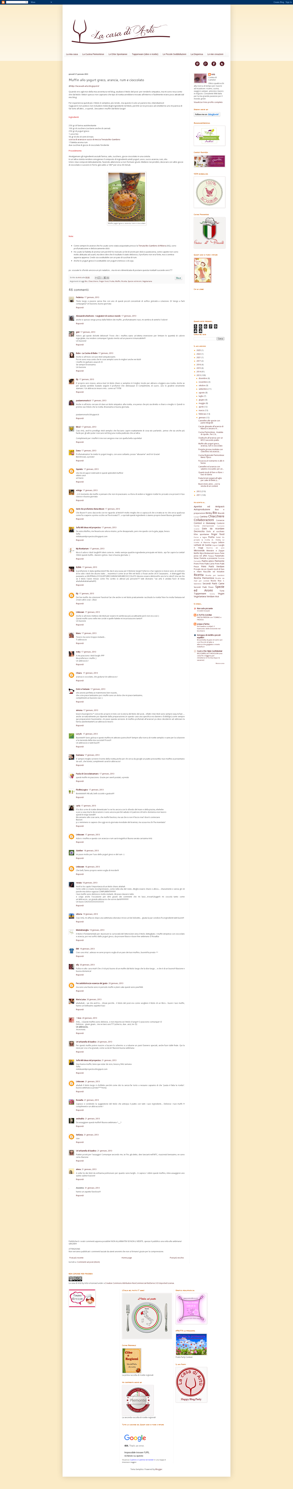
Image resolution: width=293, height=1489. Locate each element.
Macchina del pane (215, 548)
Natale (217, 553)
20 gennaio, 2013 (87, 964)
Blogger (158, 1469)
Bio (86, 281)
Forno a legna (200, 537)
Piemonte (219, 560)
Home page (127, 1257)
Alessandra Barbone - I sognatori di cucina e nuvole (98, 316)
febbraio (203, 414)
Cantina (203, 516)
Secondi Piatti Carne (213, 583)
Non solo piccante (205, 608)
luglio (201, 396)
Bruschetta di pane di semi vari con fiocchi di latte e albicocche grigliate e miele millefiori (209, 643)
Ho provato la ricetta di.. (209, 538)
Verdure (211, 596)
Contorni (220, 523)
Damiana (80, 755)
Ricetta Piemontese (204, 578)
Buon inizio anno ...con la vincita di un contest (209, 485)
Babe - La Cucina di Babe (87, 353)
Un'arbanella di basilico (86, 1041)
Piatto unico (208, 560)
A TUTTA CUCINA (204, 615)
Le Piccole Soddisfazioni (174, 54)
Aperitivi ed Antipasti (209, 506)
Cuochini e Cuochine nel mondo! (142, 1460)
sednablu (80, 1118)
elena (78, 1169)
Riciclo (213, 580)
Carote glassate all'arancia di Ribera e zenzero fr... (210, 427)
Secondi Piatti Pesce (203, 587)
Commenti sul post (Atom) (88, 1262)
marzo (202, 410)
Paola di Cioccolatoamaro (87, 773)
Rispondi (80, 307)
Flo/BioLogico (82, 789)
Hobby (218, 540)
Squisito (79, 469)
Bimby (209, 513)
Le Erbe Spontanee (118, 54)
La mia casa (72, 54)
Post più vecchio (177, 1257)
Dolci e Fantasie (83, 689)
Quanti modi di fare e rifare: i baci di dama (210, 473)
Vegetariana (147, 281)
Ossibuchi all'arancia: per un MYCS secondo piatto (210, 439)
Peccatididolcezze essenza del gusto (92, 983)
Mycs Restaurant (207, 553)
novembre (203, 382)
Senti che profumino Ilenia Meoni (90, 509)
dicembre (203, 378)
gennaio (202, 417)
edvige (79, 490)
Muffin (117, 281)
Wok (217, 596)
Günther (79, 850)
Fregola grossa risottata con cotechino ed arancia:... (210, 450)
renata (79, 882)
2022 (199, 354)
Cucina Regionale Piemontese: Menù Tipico (211, 456)
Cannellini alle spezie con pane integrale (209, 421)
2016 (199, 364)
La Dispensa (197, 54)
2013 (199, 375)
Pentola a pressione (208, 558)
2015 (199, 368)
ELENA (78, 567)
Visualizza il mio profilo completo (208, 102)
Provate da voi (200, 569)
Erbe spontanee (201, 534)
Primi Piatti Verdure (212, 566)
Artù (80, 277)
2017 (199, 361)
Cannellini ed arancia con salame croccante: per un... (211, 467)
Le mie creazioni (215, 54)
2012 (199, 491)
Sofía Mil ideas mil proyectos (88, 527)
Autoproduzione (202, 509)
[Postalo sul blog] (99, 277)
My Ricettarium (82, 548)
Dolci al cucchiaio (215, 531)
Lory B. (79, 734)
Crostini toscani (203, 611)
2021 (199, 357)
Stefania (79, 1134)
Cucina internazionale (204, 526)
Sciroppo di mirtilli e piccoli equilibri (209, 636)
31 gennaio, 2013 (92, 1188)
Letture (221, 542)
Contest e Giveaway (204, 523)
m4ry (78, 652)
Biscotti (221, 513)
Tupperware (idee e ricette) (145, 54)
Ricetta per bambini (215, 575)
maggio (202, 403)
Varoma (212, 594)
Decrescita (199, 531)
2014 (199, 371)
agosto (202, 392)
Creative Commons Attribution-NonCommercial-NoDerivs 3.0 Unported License (139, 1283)
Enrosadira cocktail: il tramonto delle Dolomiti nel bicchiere (209, 628)
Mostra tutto (220, 663)
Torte (222, 590)
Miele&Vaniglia (82, 930)
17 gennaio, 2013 (91, 297)
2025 (199, 350)
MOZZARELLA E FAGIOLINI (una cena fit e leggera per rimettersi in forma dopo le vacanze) (209, 656)
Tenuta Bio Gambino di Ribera (152, 245)
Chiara (79, 673)
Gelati (218, 537)
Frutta (111, 281)
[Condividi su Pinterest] (107, 277)
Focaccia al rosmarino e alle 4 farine (211, 462)
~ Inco (78, 1018)
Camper (196, 517)
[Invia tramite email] (96, 277)
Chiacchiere (93, 281)
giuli (78, 332)
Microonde (199, 550)
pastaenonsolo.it (83, 400)
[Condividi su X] (102, 277)
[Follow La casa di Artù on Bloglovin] (207, 116)
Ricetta (124, 281)
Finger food (104, 281)
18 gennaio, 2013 (91, 850)
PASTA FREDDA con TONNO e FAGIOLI (209, 618)
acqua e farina (203, 624)
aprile (201, 406)
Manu (78, 633)
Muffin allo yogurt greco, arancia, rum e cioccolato (210, 444)
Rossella (79, 1100)
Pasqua (211, 556)
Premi (196, 563)
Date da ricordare (213, 528)
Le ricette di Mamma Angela (209, 541)
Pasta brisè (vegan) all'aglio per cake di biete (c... (210, 479)
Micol (78, 427)
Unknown (80, 612)
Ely (77, 379)
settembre (203, 389)
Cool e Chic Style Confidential (209, 651)
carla (78, 805)
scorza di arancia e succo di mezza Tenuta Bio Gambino (94, 139)
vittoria (79, 914)
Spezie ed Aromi (134, 281)
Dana (78, 450)
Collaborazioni (204, 520)
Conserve (220, 520)
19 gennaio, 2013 (90, 914)
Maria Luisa (81, 999)
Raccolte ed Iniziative (213, 571)
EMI (77, 948)
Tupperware (200, 593)
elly (77, 964)
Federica (79, 297)
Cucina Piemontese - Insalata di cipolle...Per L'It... (210, 433)
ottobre (202, 385)
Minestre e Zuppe (215, 550)
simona (79, 710)
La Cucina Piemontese (93, 54)
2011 (199, 495)
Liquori (215, 545)
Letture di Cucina (202, 545)
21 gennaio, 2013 (109, 1060)
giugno (202, 399)
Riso (219, 580)
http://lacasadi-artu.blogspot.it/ (85, 86)
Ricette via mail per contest (209, 579)
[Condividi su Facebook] (105, 277)
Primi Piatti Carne (207, 563)
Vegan (221, 593)
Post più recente (76, 1257)
